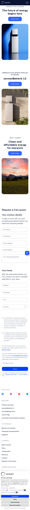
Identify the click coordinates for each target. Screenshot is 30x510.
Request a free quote (9, 461)
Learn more (15, 19)
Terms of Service (23, 374)
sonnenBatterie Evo (8, 411)
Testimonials (6, 451)
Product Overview (8, 405)
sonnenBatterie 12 (8, 408)
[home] (12, 2)
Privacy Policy (6, 350)
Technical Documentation (10, 431)
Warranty (5, 454)
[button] (27, 2)
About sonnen (6, 445)
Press (3, 448)
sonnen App (6, 415)
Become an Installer (8, 428)
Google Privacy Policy (11, 374)
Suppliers (5, 434)
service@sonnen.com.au (20, 355)
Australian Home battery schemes (13, 418)
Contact (4, 458)
